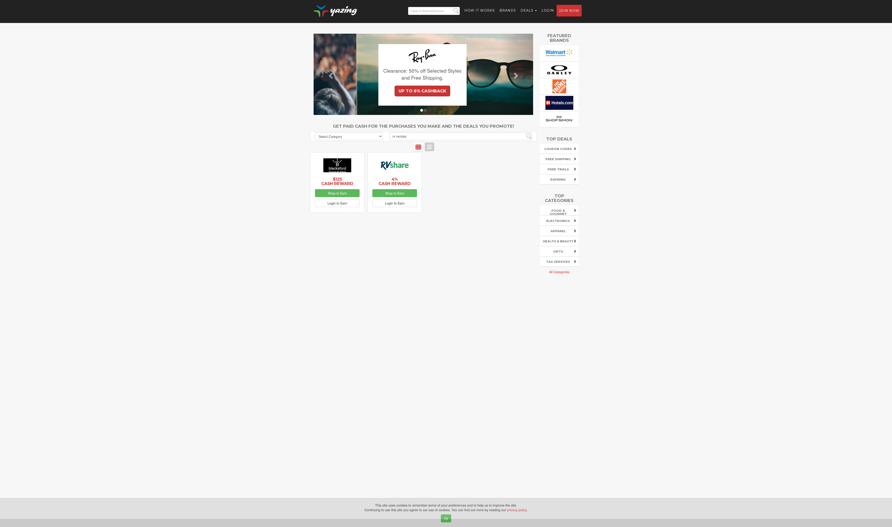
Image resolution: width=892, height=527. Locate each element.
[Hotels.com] (559, 102)
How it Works (479, 10)
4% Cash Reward (395, 181)
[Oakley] (559, 69)
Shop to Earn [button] (337, 193)
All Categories (559, 272)
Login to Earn (337, 203)
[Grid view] (418, 147)
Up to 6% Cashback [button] (379, 91)
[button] (330, 74)
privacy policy (517, 509)
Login (547, 10)
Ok (446, 518)
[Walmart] (559, 52)
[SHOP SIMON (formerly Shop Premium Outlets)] (559, 118)
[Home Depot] (559, 85)
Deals (528, 10)
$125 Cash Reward (337, 181)
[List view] (429, 147)
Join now (569, 11)
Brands (507, 10)
